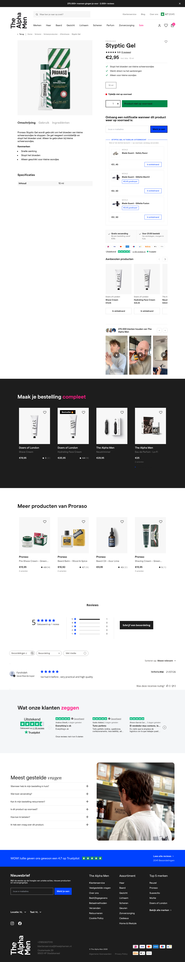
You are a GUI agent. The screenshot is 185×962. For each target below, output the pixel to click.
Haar (121, 883)
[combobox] (61, 14)
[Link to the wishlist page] (166, 25)
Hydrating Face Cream (144, 300)
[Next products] (165, 259)
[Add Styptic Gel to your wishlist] (166, 41)
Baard (122, 888)
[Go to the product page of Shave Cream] (119, 279)
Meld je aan (159, 129)
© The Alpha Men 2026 (98, 949)
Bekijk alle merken (159, 910)
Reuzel (153, 883)
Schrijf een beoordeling (136, 625)
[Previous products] (159, 259)
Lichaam (123, 898)
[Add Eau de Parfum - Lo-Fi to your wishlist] (161, 412)
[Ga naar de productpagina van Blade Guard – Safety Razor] (115, 153)
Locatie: (15, 912)
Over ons (94, 893)
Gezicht (123, 893)
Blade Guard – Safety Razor (135, 153)
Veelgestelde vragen (100, 888)
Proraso (154, 888)
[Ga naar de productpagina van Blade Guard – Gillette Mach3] (115, 177)
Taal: (32, 912)
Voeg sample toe (144, 467)
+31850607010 (45, 942)
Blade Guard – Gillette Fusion (135, 203)
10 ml (111, 85)
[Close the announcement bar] (179, 3)
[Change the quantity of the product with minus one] (108, 104)
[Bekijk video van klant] (117, 355)
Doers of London (158, 903)
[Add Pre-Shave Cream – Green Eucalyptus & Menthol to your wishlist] (45, 521)
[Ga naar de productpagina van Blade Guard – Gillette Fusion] (115, 203)
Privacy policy (121, 954)
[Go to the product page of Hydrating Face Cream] (147, 279)
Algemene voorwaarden (100, 954)
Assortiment (127, 875)
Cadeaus (124, 918)
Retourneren (96, 913)
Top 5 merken (159, 875)
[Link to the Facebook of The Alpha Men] (20, 923)
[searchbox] (19, 653)
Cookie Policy (96, 918)
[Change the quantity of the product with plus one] (118, 104)
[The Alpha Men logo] (19, 21)
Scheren (38, 34)
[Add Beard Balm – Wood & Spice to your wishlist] (83, 521)
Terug (21, 34)
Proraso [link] (111, 41)
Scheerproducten (51, 34)
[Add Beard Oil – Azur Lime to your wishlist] (122, 521)
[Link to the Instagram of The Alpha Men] (12, 923)
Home (30, 34)
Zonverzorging (127, 913)
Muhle (153, 898)
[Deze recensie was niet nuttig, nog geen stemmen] (173, 686)
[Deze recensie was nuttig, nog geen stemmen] (167, 686)
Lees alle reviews (162, 856)
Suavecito (155, 893)
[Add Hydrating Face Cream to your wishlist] (83, 412)
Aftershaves (64, 34)
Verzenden (95, 908)
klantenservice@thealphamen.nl (55, 946)
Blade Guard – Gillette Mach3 (136, 177)
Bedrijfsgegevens (98, 898)
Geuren (123, 908)
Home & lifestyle (127, 923)
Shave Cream (112, 300)
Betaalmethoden (98, 903)
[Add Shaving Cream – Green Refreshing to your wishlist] (161, 521)
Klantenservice (97, 883)
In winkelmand (153, 164)
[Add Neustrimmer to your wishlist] (122, 412)
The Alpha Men (99, 875)
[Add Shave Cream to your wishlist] (45, 412)
